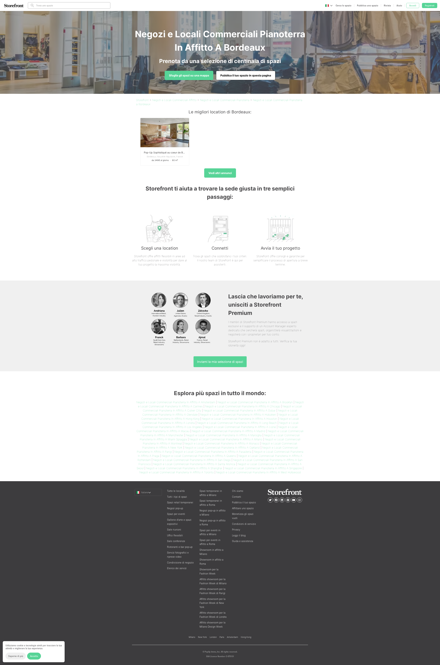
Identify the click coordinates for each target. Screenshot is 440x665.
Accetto (34, 656)
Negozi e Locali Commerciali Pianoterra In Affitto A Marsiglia (224, 435)
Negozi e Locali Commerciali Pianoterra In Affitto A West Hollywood (258, 472)
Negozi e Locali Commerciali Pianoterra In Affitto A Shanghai (184, 468)
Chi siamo (237, 490)
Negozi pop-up (175, 508)
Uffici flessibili (175, 535)
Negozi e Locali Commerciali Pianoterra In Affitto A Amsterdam (175, 402)
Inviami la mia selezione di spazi (220, 362)
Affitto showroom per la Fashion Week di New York (213, 602)
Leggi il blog (239, 535)
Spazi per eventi (176, 513)
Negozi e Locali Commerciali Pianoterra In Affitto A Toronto (176, 472)
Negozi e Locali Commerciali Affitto (174, 100)
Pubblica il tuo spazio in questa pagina (245, 75)
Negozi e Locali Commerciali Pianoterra (224, 100)
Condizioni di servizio (244, 523)
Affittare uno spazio (243, 508)
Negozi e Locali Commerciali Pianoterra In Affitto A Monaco (221, 443)
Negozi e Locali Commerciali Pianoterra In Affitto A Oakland (222, 447)
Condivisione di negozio (180, 562)
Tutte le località (176, 490)
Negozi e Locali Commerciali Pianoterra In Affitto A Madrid (228, 431)
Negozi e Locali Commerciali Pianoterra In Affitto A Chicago (242, 406)
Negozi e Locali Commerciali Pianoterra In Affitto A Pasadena (212, 451)
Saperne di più (15, 656)
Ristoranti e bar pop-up (179, 546)
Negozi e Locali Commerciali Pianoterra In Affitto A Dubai (240, 410)
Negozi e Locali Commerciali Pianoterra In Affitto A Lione (240, 427)
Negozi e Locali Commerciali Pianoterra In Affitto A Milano (225, 439)
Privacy (236, 529)
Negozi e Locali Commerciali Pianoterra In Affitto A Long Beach (237, 422)
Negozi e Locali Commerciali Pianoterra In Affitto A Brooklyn (255, 402)
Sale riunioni (174, 529)
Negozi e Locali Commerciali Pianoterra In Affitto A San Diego (192, 460)
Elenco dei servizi (177, 568)
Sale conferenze (176, 541)
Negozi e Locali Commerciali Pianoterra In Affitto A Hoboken (238, 414)
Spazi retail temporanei (180, 502)
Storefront (142, 100)
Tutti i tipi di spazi (177, 496)
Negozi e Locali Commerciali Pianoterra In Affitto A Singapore (263, 468)
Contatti (236, 496)
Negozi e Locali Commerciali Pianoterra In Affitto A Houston (239, 418)
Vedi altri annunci (220, 173)
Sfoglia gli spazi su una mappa (189, 75)
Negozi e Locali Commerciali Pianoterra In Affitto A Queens (199, 455)
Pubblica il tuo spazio (244, 502)
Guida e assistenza (242, 541)
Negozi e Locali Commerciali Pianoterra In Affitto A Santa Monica (194, 464)
